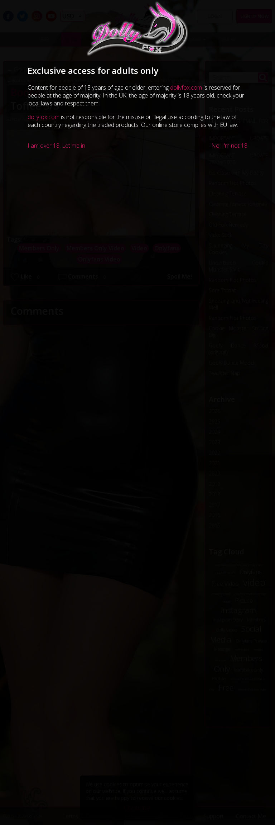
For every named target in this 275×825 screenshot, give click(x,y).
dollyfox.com (186, 87)
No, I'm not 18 (229, 146)
